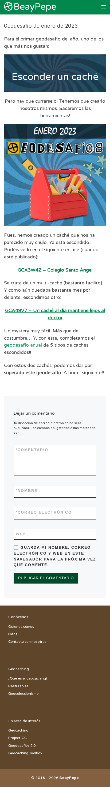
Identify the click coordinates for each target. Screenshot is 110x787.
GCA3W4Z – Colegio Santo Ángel (55, 270)
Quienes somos (21, 627)
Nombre (26, 490)
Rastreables (18, 686)
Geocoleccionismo (23, 694)
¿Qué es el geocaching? (28, 678)
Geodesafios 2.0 (22, 746)
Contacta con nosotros (27, 642)
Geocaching (18, 730)
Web (21, 534)
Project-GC (17, 738)
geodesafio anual (23, 345)
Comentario (32, 450)
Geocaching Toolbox (25, 753)
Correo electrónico (44, 512)
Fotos (12, 634)
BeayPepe (69, 778)
